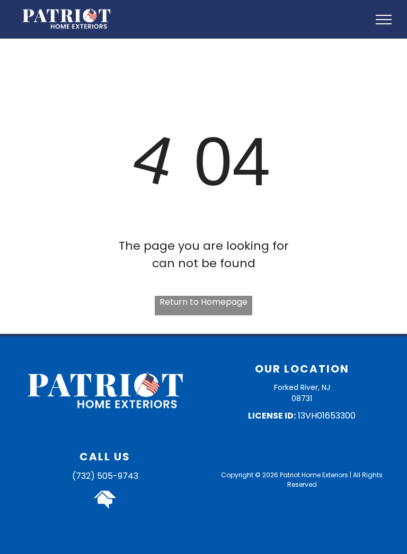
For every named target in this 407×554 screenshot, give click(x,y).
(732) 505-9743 (105, 476)
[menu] (383, 19)
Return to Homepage (203, 302)
